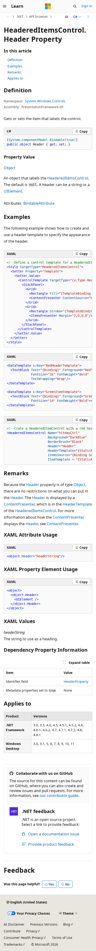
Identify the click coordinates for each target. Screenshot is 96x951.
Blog (66, 924)
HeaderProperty (76, 681)
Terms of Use (62, 937)
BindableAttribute (39, 203)
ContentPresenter (19, 504)
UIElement (13, 191)
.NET (20, 16)
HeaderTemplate (77, 504)
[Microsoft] (48, 6)
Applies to (15, 78)
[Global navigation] (4, 6)
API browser (38, 16)
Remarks (14, 72)
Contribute (12, 931)
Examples (14, 66)
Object (9, 167)
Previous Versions (44, 924)
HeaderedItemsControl (67, 178)
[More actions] (88, 17)
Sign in (86, 6)
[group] (48, 303)
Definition (15, 60)
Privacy (31, 931)
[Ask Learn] (67, 17)
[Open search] (74, 6)
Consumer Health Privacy (23, 937)
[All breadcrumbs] (8, 17)
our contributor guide (59, 795)
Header (32, 484)
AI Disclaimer (14, 924)
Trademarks (13, 944)
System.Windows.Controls (45, 101)
